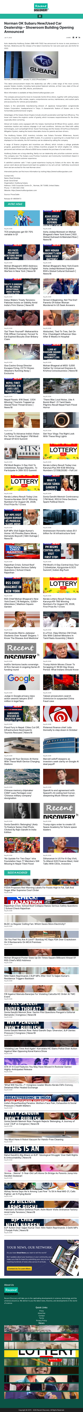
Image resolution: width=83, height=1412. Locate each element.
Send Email (13, 181)
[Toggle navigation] (40, 16)
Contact (42, 1316)
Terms (41, 1318)
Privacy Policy (41, 1321)
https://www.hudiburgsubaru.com (41, 93)
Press (41, 1311)
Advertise (41, 1313)
